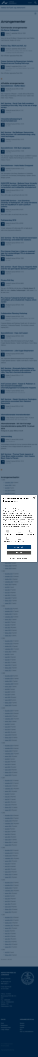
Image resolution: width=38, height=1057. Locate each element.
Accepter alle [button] (18, 547)
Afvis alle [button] (19, 552)
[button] (19, 558)
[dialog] (19, 528)
